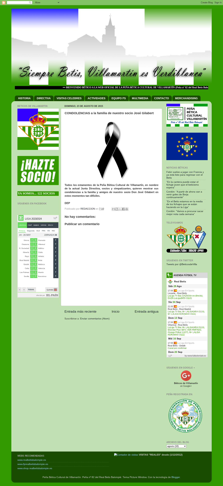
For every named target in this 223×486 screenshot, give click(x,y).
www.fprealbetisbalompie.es (32, 464)
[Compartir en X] (120, 209)
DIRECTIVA (44, 98)
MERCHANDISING (186, 98)
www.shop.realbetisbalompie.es (34, 468)
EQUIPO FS (119, 98)
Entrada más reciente (80, 311)
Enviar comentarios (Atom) (95, 318)
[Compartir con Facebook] (123, 209)
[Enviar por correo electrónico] (113, 209)
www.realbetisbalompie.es (31, 460)
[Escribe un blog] (116, 209)
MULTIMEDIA (140, 98)
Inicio (116, 311)
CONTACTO (161, 98)
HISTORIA (24, 98)
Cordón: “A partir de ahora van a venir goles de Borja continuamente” (184, 194)
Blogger (175, 477)
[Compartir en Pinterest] (126, 209)
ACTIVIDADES (96, 98)
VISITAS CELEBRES (69, 98)
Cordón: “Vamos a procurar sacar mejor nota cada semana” (184, 212)
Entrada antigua (147, 311)
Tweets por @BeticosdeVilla (181, 264)
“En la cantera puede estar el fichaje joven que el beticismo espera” (182, 185)
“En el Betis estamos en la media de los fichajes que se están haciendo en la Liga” (184, 204)
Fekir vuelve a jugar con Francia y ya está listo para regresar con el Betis (185, 175)
